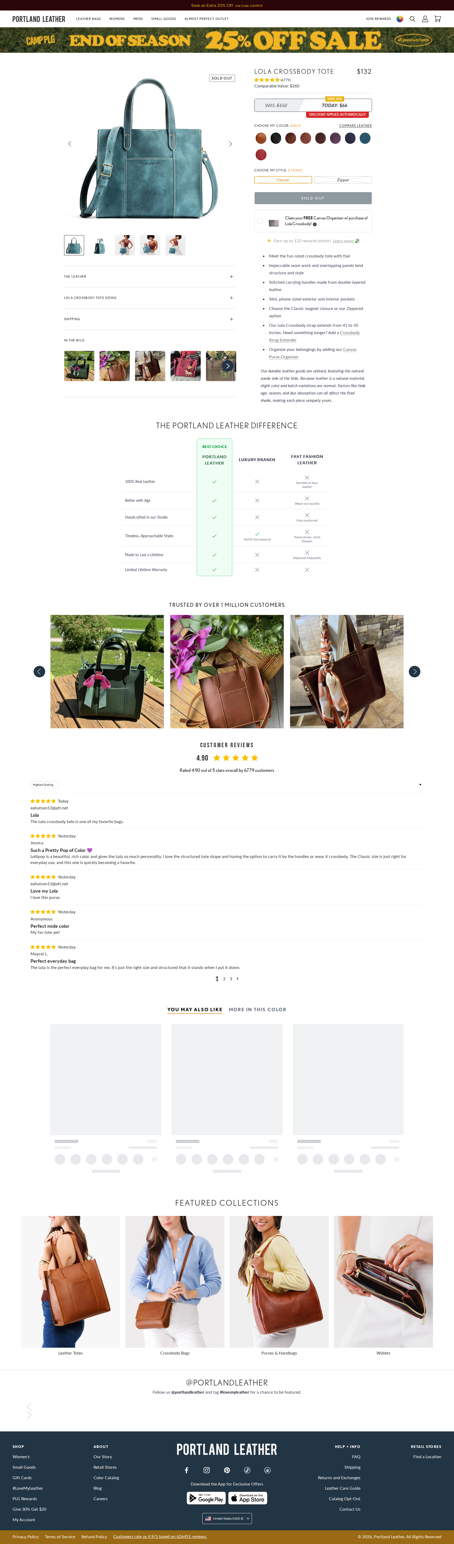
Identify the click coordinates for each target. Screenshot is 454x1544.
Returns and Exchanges (339, 1477)
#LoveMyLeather (28, 1487)
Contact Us (349, 1508)
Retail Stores (105, 1466)
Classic (283, 179)
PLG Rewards (25, 1498)
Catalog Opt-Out (344, 1498)
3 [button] (231, 978)
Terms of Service (60, 1536)
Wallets (383, 1352)
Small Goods (163, 19)
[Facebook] (186, 1470)
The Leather (75, 276)
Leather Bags (88, 19)
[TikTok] (247, 1470)
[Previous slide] (39, 671)
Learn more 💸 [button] (346, 240)
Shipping (72, 319)
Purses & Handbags (279, 1352)
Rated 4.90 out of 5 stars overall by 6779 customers (227, 770)
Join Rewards (378, 19)
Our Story (103, 1456)
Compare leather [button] (355, 125)
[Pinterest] (227, 1470)
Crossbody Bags (175, 1352)
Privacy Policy (26, 1536)
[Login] (425, 18)
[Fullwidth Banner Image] (227, 40)
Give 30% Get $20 (29, 1508)
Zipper (343, 179)
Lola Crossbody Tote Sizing (90, 298)
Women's (21, 1456)
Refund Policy (94, 1536)
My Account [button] (24, 1519)
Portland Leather (389, 1536)
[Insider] (267, 1470)
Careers (101, 1498)
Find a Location (427, 1456)
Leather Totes (70, 1352)
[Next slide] (414, 671)
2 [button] (224, 978)
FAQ (356, 1456)
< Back (18, 56)
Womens (117, 19)
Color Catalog (106, 1477)
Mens (138, 19)
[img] (43, 800)
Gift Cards (22, 1477)
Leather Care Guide (342, 1487)
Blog (98, 1487)
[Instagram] (207, 1470)
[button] (90, 18)
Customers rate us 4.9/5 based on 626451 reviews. (160, 1536)
